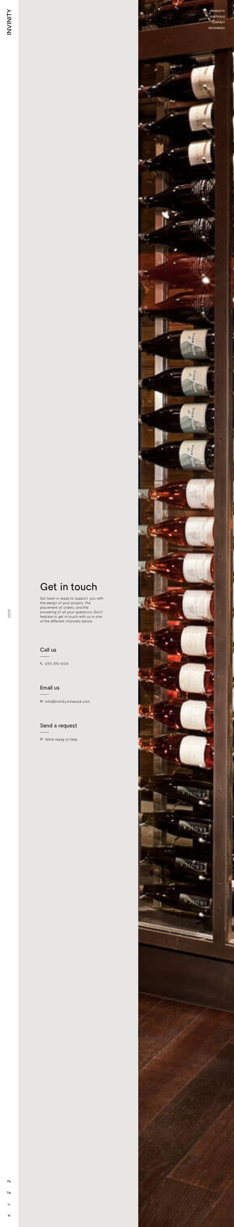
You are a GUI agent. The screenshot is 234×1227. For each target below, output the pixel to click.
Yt (9, 1215)
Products (217, 10)
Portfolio (217, 16)
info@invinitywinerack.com (67, 701)
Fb (9, 1181)
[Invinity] (20, 12)
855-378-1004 (57, 663)
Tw (9, 1193)
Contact (218, 22)
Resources (217, 27)
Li (9, 1204)
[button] (9, 613)
